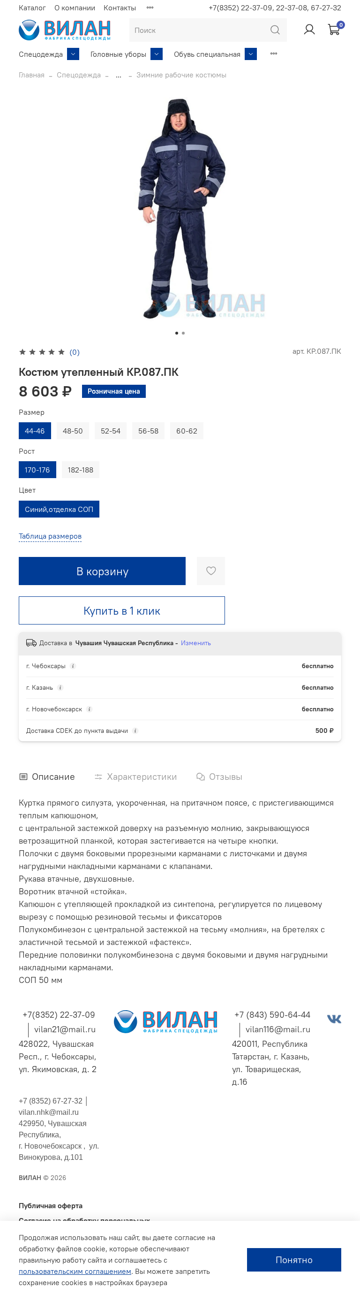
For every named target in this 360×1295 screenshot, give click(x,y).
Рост (27, 451)
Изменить (196, 643)
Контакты (120, 7)
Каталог (32, 7)
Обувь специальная (207, 54)
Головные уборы (118, 54)
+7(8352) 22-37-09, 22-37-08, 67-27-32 (275, 7)
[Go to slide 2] (183, 333)
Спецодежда (41, 54)
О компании (74, 7)
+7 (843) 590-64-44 (272, 1014)
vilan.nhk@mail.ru (49, 1112)
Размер (32, 412)
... (118, 74)
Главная (32, 74)
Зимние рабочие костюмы (181, 74)
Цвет (27, 490)
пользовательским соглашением (75, 1271)
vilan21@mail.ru (65, 1029)
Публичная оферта (50, 1205)
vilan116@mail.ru (278, 1029)
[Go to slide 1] (176, 333)
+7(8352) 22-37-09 (58, 1014)
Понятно (294, 1259)
